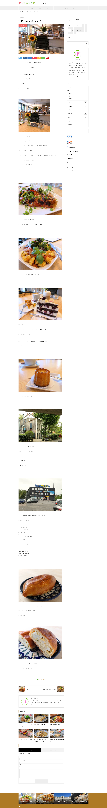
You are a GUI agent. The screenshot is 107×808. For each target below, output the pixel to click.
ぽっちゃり (77, 59)
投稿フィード (69, 164)
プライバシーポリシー (84, 8)
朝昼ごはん (75, 8)
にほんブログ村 (70, 137)
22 (83, 30)
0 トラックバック (52, 750)
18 (72, 30)
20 (77, 30)
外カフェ (49, 8)
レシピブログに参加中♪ (42, 679)
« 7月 (69, 37)
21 (80, 30)
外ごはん (58, 8)
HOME (23, 8)
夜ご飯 (66, 8)
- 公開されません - (24, 760)
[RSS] (19, 806)
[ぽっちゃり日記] (27, 3)
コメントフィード (70, 167)
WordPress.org (70, 170)
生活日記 (31, 8)
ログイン (68, 162)
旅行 (40, 8)
